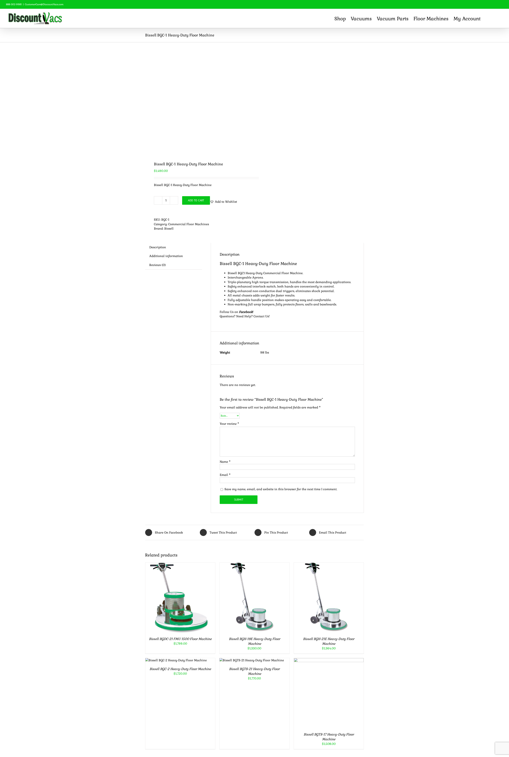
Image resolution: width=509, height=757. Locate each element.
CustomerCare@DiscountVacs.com (44, 4)
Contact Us (261, 316)
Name (225, 462)
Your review (229, 424)
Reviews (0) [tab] (157, 265)
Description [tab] (157, 247)
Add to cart (196, 200)
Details (197, 598)
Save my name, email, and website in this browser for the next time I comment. (280, 489)
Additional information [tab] (166, 256)
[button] (496, 18)
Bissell (169, 228)
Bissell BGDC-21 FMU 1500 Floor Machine (180, 639)
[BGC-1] (197, 98)
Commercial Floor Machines (188, 224)
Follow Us (227, 312)
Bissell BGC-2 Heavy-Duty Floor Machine (180, 669)
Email (225, 475)
